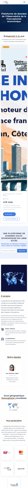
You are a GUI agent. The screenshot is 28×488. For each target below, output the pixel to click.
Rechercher (22, 250)
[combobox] (9, 251)
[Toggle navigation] (24, 2)
